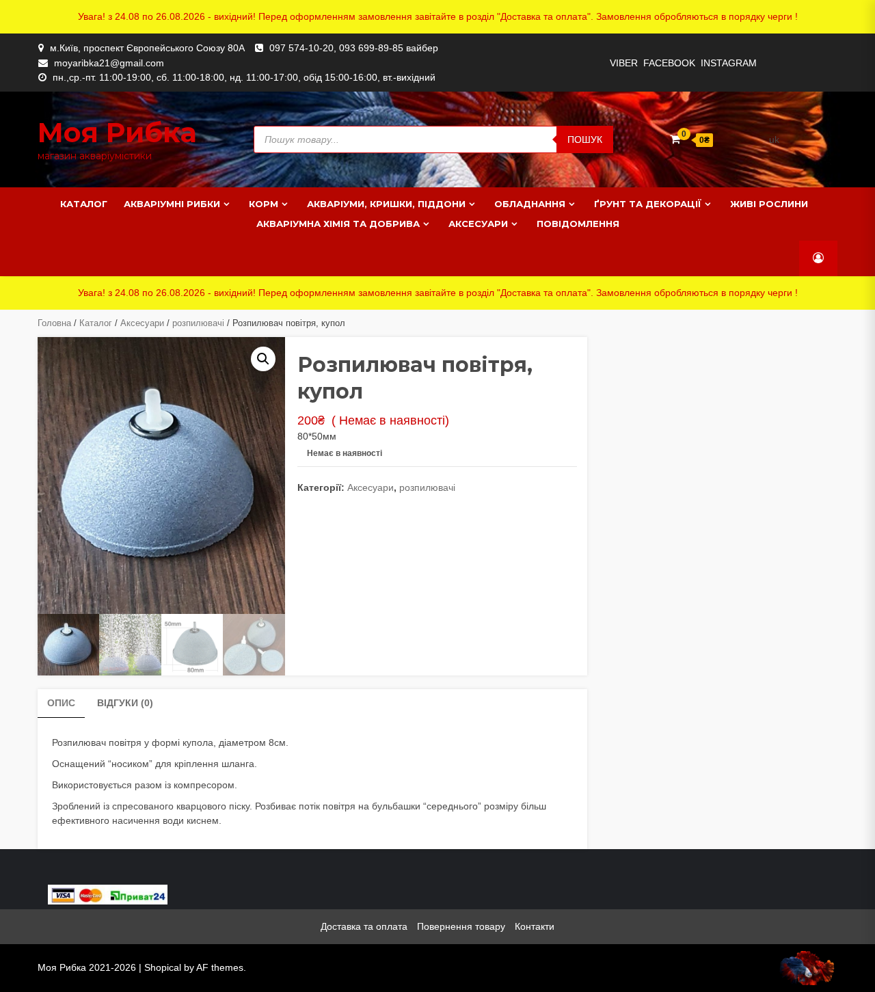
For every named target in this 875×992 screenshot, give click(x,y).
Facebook (669, 62)
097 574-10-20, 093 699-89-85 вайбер (353, 47)
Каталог (83, 203)
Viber (624, 62)
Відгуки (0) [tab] (125, 702)
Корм (263, 203)
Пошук (584, 139)
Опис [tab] (61, 702)
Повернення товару (461, 926)
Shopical (162, 967)
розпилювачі (198, 323)
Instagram (729, 62)
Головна (54, 323)
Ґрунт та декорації (647, 203)
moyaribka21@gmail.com (109, 62)
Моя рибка (117, 132)
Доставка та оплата (364, 926)
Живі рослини (769, 203)
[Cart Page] (675, 139)
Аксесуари (478, 223)
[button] (263, 359)
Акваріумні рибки (172, 203)
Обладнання (529, 203)
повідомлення (578, 223)
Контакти (534, 926)
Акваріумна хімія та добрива (338, 223)
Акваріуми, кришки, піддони (386, 203)
